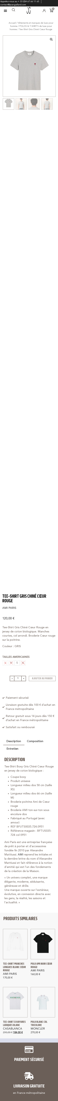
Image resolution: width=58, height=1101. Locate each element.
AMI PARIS (9, 608)
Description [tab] (13, 741)
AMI (20, 854)
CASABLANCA (12, 1028)
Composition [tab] (35, 741)
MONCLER (38, 1028)
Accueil (12, 23)
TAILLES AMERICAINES (16, 657)
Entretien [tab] (12, 748)
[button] (5, 10)
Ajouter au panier (42, 678)
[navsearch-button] (13, 11)
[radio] (17, 663)
